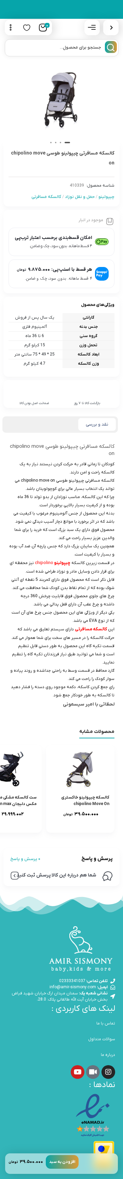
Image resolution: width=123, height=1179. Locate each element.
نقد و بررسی (97, 424)
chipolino (52, 563)
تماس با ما (105, 1023)
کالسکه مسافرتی (46, 197)
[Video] (93, 1072)
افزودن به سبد (62, 1162)
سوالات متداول (101, 1039)
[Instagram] (108, 1072)
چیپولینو (106, 197)
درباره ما (108, 1055)
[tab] (97, 424)
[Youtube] (77, 1072)
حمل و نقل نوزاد (80, 197)
